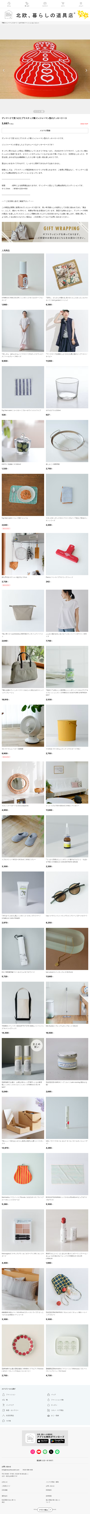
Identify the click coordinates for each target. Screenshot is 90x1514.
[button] (3, 70)
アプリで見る (43, 1510)
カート (63, 6)
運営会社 (4, 1496)
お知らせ (4, 1482)
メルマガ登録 (45, 130)
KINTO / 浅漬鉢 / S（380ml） (11, 464)
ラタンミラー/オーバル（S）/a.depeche (15, 806)
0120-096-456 (28, 1470)
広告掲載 (4, 1490)
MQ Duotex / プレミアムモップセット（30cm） (62, 1026)
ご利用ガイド (6, 1486)
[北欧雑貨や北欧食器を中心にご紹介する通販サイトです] (45, 14)
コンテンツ (45, 6)
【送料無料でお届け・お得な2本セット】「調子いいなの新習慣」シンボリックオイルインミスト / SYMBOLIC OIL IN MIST (22, 1084)
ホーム (9, 6)
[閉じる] (50, 1509)
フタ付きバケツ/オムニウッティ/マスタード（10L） (63, 749)
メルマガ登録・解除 (52, 1482)
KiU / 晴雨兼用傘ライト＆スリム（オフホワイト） (18, 972)
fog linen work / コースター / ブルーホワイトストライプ (21, 410)
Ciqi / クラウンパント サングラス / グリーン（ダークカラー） (66, 916)
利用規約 (49, 1490)
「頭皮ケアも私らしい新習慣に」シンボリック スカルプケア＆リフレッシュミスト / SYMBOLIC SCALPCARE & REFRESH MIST (67, 692)
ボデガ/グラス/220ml (53, 410)
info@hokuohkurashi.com (10, 1470)
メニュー (81, 6)
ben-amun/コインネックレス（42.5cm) (59, 972)
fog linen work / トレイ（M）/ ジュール (15, 518)
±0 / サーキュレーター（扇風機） (13, 749)
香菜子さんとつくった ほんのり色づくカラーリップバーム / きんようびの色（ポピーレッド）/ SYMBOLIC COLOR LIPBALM (66, 1256)
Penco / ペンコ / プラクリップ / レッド (59, 577)
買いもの (27, 6)
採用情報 (49, 1496)
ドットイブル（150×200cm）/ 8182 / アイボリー (62, 806)
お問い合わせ (50, 1486)
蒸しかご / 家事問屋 (53, 464)
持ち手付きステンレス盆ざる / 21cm (14, 577)
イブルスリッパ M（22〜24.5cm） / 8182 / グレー (19, 859)
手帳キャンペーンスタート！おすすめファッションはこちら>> (20, 23)
